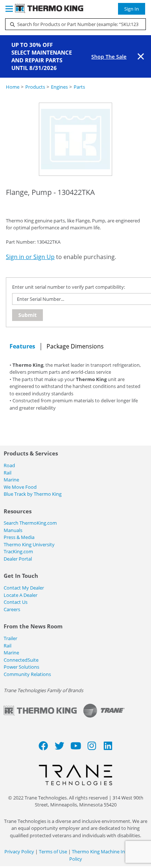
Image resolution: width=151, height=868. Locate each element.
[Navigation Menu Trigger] (9, 9)
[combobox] (72, 24)
